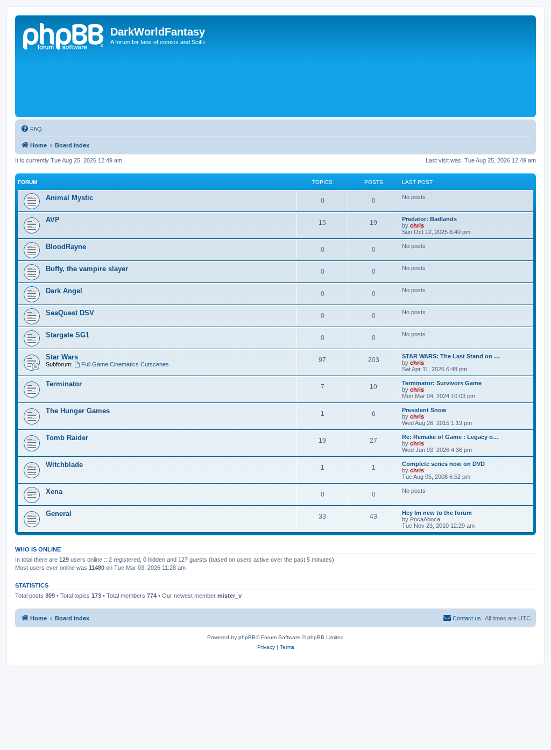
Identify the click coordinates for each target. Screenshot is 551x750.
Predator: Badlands (429, 219)
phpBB (247, 637)
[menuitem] (31, 129)
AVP (53, 220)
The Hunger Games (78, 411)
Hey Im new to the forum (437, 513)
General (59, 514)
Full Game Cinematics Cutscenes (125, 364)
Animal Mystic (69, 198)
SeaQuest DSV (70, 313)
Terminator (64, 384)
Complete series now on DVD (443, 464)
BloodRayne (66, 247)
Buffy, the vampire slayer (87, 269)
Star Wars (62, 357)
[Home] (64, 35)
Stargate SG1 (67, 335)
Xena (54, 491)
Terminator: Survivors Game (442, 383)
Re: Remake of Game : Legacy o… (450, 437)
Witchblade (64, 465)
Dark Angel (64, 291)
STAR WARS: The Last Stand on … (451, 356)
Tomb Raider (67, 438)
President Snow (424, 410)
